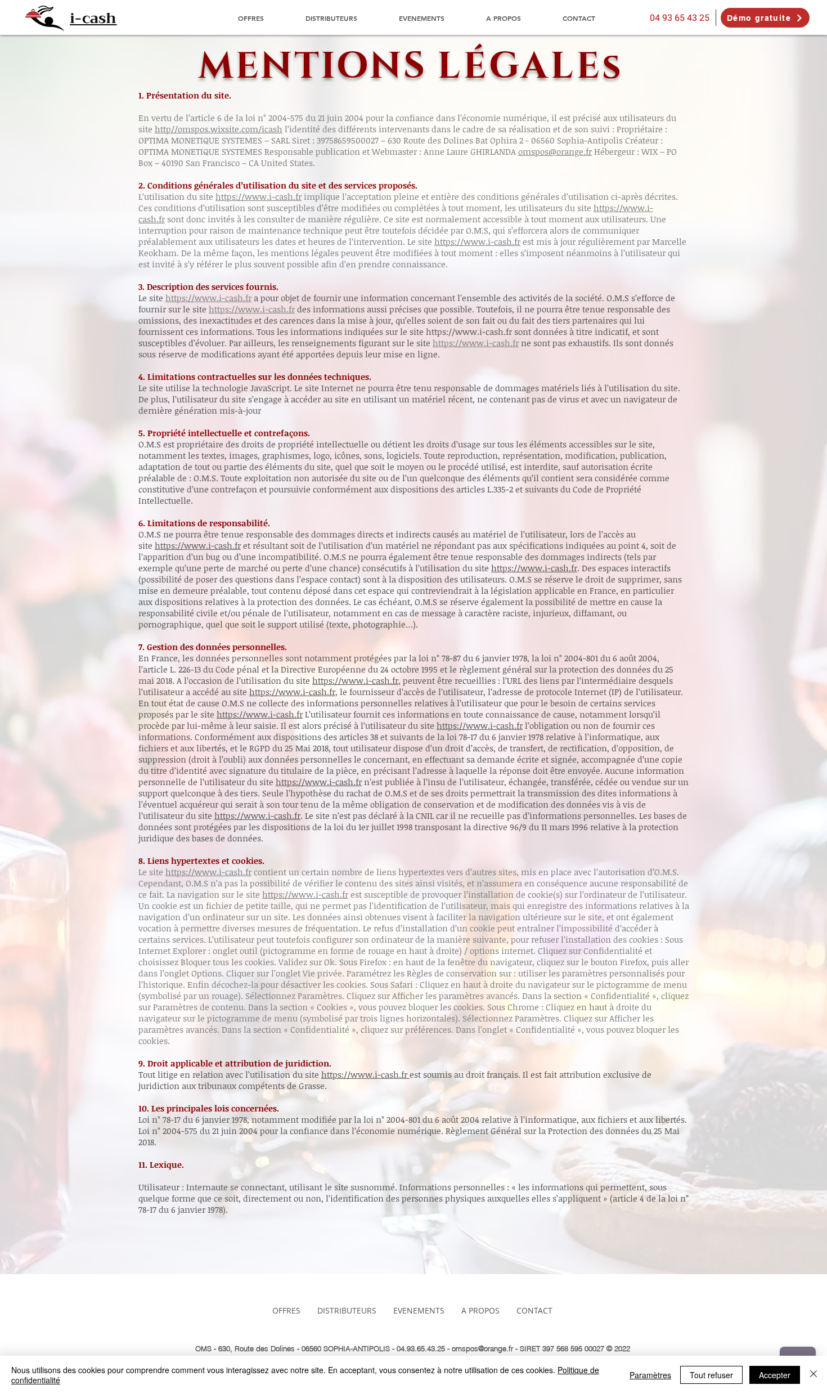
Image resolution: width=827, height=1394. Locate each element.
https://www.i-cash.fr (258, 196)
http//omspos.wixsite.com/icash (218, 129)
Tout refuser (711, 1374)
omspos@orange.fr (555, 151)
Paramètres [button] (650, 1374)
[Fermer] (813, 1375)
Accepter (774, 1374)
